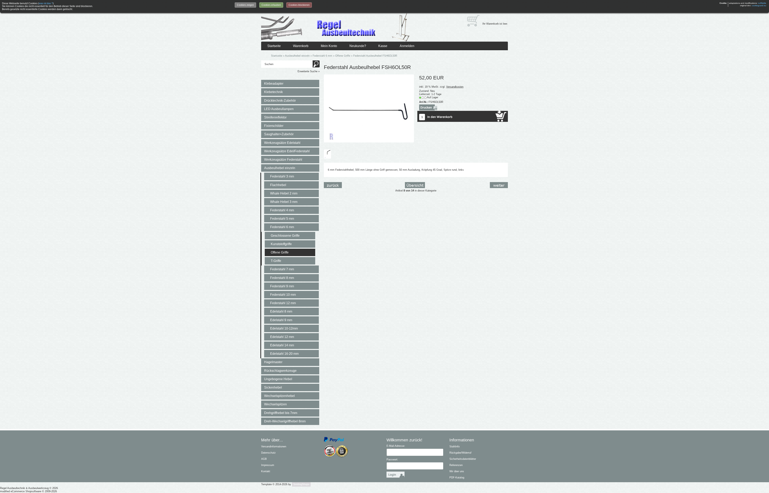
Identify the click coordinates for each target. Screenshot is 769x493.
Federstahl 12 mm (283, 303)
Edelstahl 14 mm (282, 345)
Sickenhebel (273, 387)
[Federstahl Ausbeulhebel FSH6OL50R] (369, 108)
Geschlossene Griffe (285, 235)
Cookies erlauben (271, 5)
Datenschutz (268, 452)
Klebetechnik (273, 92)
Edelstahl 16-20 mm (284, 353)
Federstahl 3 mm (282, 176)
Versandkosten (454, 86)
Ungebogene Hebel (278, 379)
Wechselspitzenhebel (279, 396)
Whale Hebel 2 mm (283, 193)
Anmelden (407, 46)
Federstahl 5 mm (282, 218)
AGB (264, 458)
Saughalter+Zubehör (279, 134)
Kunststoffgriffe (281, 244)
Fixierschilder (273, 125)
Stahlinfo (454, 446)
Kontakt (265, 471)
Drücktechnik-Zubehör (280, 100)
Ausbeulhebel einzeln (279, 168)
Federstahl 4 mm (282, 210)
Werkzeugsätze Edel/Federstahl (287, 151)
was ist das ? (46, 3)
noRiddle (762, 3)
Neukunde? (357, 46)
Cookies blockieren (299, 5)
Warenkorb (300, 46)
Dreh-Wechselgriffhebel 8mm (285, 421)
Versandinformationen (273, 446)
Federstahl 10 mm (283, 294)
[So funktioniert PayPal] (334, 439)
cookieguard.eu (759, 5)
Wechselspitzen (275, 404)
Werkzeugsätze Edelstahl (282, 142)
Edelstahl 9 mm (281, 320)
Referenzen (456, 465)
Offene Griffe (280, 252)
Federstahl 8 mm (282, 278)
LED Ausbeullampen (279, 109)
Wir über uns (456, 471)
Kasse (382, 46)
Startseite (274, 46)
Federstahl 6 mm (282, 227)
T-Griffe (276, 261)
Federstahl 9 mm (282, 286)
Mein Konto (329, 46)
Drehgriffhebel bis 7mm (280, 413)
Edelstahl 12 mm (282, 337)
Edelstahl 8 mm (281, 311)
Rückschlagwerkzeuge (280, 370)
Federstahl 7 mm (282, 269)
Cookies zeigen (245, 5)
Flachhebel (278, 185)
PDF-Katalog (456, 477)
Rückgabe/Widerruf (460, 452)
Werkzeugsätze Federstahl (283, 159)
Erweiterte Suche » (309, 71)
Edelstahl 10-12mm (284, 328)
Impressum (267, 465)
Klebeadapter (273, 83)
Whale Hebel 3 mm (283, 201)
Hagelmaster (273, 362)
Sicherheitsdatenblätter (462, 458)
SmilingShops (301, 484)
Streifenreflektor (275, 117)
